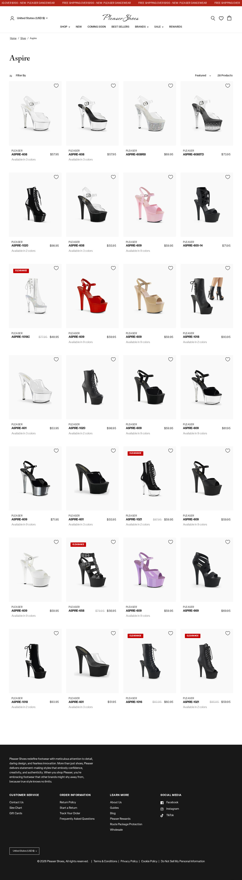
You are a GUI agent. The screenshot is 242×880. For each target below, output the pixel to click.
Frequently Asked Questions (77, 819)
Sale (157, 27)
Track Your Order (70, 813)
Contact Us (16, 802)
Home (13, 38)
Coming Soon (97, 27)
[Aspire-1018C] (35, 296)
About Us (116, 802)
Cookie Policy (149, 861)
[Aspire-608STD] (207, 113)
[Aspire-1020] (35, 204)
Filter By (21, 75)
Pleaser (17, 151)
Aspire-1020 (20, 245)
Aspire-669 (191, 611)
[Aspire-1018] (207, 296)
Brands (140, 27)
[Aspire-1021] (149, 478)
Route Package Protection (126, 824)
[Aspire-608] (35, 113)
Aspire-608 (19, 154)
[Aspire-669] (207, 569)
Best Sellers (120, 27)
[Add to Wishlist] (56, 85)
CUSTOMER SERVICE (24, 795)
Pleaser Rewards (120, 819)
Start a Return (68, 808)
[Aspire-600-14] (207, 204)
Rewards (175, 27)
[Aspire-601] (35, 387)
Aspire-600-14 (193, 245)
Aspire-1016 (134, 702)
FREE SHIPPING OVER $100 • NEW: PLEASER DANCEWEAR (88, 3)
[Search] (213, 18)
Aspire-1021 (134, 519)
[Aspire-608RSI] (149, 113)
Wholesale (116, 830)
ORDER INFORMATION (75, 795)
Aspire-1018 (191, 337)
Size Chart (15, 808)
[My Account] (13, 18)
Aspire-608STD (193, 154)
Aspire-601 (19, 428)
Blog (113, 813)
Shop (63, 27)
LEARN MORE (119, 795)
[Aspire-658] (92, 569)
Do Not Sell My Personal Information (183, 861)
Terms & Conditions (105, 861)
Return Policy (68, 802)
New (79, 27)
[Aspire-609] (149, 204)
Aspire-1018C (21, 337)
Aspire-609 (134, 245)
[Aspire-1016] (149, 661)
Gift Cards (15, 813)
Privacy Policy (129, 861)
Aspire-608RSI (136, 154)
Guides (114, 808)
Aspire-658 (76, 611)
